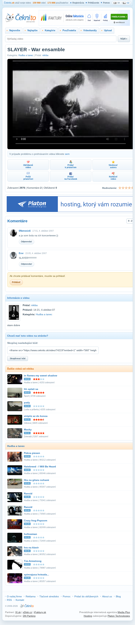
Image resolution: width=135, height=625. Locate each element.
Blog (118, 596)
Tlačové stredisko (49, 596)
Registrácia (78, 3)
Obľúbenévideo (28, 166)
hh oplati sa (31, 389)
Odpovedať (26, 241)
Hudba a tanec (25, 55)
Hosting (88, 615)
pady (27, 402)
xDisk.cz (27, 612)
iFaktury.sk (40, 612)
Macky (28, 429)
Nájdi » (123, 39)
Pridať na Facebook (70, 177)
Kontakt (20, 600)
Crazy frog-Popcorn (35, 520)
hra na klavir (31, 547)
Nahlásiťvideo (113, 177)
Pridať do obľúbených (86, 596)
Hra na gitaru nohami (36, 480)
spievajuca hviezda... (36, 574)
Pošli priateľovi (28, 177)
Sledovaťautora (113, 166)
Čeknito (9, 3)
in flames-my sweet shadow (40, 375)
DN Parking (29, 615)
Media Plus (124, 612)
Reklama (31, 596)
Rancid (28, 493)
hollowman (30, 534)
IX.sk (18, 612)
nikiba (45, 55)
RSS (9, 600)
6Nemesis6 (25, 230)
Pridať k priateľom (70, 166)
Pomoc (106, 3)
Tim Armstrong (32, 561)
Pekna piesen (32, 453)
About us (107, 596)
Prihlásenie (93, 3)
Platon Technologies (119, 615)
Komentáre (17, 221)
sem (67, 154)
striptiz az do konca (35, 416)
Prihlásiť (16, 282)
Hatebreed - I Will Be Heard (40, 466)
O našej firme (14, 596)
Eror (21, 253)
